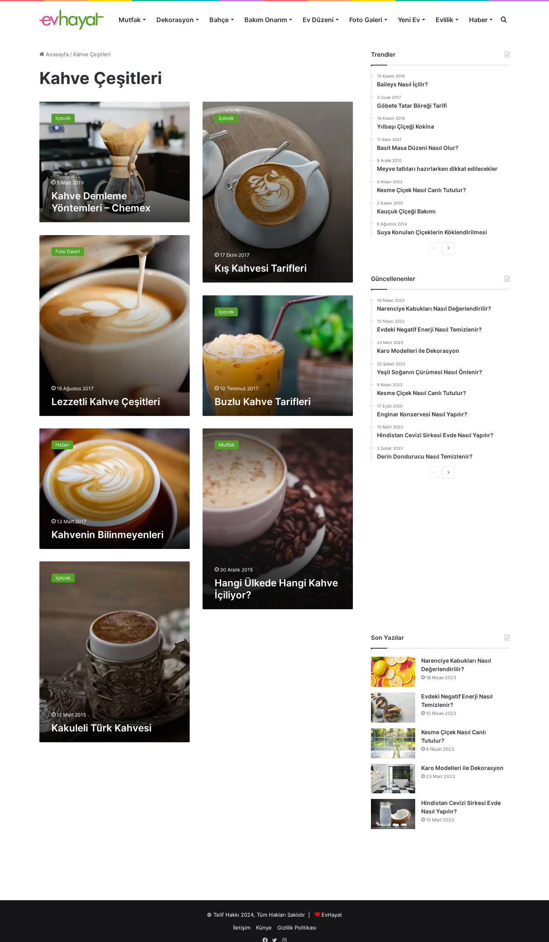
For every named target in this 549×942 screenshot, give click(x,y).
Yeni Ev (409, 20)
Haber (478, 20)
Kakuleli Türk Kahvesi (101, 728)
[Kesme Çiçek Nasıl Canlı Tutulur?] (393, 743)
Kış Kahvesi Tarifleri (261, 268)
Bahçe (219, 20)
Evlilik (444, 20)
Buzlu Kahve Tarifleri (263, 402)
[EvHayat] (71, 19)
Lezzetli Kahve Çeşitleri (105, 402)
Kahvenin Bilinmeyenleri (107, 535)
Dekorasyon (175, 20)
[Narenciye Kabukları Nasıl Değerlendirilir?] (393, 672)
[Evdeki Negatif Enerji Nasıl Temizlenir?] (393, 707)
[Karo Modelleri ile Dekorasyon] (393, 778)
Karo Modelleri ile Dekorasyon (462, 767)
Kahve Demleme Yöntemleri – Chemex (101, 202)
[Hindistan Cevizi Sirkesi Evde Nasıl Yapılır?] (393, 814)
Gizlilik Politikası (296, 927)
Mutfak (130, 20)
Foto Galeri (365, 20)
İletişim (241, 927)
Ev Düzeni (318, 20)
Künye (264, 927)
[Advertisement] (440, 556)
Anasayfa (56, 54)
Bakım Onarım (265, 20)
